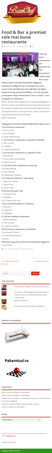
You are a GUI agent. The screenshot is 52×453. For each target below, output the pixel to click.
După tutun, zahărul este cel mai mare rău (32, 286)
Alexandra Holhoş (9, 46)
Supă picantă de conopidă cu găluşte (30, 306)
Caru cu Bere (8, 249)
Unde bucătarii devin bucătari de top (24, 404)
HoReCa (30, 249)
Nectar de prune (21, 300)
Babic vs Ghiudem (22, 392)
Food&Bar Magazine (20, 249)
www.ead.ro (11, 436)
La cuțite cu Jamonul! (41, 261)
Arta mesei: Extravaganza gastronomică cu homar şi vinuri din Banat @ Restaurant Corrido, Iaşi (32, 295)
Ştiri (33, 46)
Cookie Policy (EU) (9, 442)
